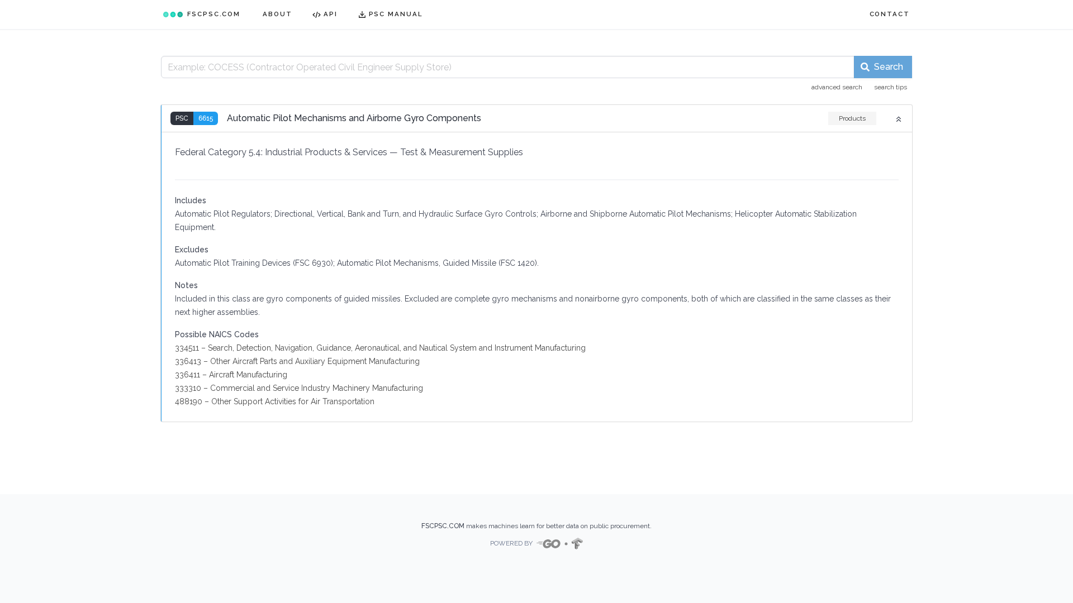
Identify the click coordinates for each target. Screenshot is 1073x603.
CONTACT (890, 14)
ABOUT (277, 14)
